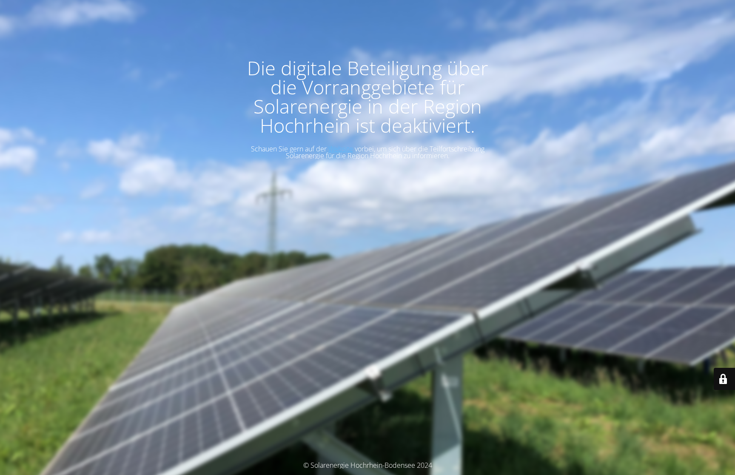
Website (340, 149)
